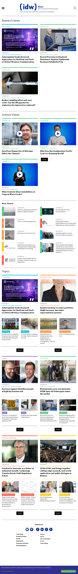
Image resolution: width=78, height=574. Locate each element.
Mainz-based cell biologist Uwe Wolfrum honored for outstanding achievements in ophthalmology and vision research (65, 248)
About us (42, 534)
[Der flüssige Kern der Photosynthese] (48, 211)
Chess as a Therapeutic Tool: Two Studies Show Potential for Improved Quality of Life (10, 418)
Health (18, 539)
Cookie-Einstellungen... (7, 571)
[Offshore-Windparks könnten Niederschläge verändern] (9, 211)
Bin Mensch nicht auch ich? (26, 233)
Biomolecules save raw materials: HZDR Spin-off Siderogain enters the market (55, 391)
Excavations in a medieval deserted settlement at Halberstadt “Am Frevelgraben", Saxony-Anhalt (48, 338)
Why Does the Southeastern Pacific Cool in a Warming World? (56, 152)
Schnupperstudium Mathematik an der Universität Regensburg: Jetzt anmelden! (66, 223)
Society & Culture (21, 536)
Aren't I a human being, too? (26, 221)
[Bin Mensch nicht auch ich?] (9, 235)
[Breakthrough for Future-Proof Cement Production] (48, 235)
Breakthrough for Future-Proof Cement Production (64, 234)
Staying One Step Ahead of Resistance (29, 416)
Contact (42, 541)
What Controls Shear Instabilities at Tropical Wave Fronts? (18, 193)
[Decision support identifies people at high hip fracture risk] (20, 371)
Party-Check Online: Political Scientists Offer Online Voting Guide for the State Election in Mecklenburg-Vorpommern (10, 501)
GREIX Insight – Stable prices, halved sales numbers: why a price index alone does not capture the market (28, 500)
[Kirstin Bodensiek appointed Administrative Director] (48, 487)
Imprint (42, 536)
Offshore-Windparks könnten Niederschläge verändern (27, 210)
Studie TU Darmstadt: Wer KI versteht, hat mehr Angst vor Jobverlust (26, 260)
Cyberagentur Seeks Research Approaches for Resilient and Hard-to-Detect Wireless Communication (18, 59)
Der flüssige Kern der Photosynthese (63, 210)
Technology (19, 534)
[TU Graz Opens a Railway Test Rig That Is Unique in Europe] (29, 324)
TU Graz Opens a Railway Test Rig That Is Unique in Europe (29, 336)
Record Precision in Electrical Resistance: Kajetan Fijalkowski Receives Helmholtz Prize (54, 59)
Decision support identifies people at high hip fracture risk (18, 390)
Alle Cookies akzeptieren (68, 571)
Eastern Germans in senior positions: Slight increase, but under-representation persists (57, 310)
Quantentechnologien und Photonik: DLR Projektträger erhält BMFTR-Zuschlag (26, 246)
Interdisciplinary (21, 545)
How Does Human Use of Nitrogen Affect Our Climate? (17, 152)
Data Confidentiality (45, 539)
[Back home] (39, 8)
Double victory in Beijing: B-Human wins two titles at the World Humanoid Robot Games (10, 337)
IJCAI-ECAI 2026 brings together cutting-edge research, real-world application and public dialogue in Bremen (55, 472)
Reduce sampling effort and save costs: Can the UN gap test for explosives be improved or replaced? (18, 102)
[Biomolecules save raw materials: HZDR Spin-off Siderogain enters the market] (58, 371)
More (44, 159)
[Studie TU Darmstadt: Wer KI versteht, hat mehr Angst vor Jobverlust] (9, 260)
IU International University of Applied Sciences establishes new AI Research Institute (67, 500)
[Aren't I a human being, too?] (9, 223)
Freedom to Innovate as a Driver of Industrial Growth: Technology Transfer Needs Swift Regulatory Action (18, 472)
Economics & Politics (22, 543)
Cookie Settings (44, 543)
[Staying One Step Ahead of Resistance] (29, 405)
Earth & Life (19, 541)
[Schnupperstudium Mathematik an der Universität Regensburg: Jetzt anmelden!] (48, 223)
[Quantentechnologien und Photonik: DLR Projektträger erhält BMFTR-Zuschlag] (9, 246)
